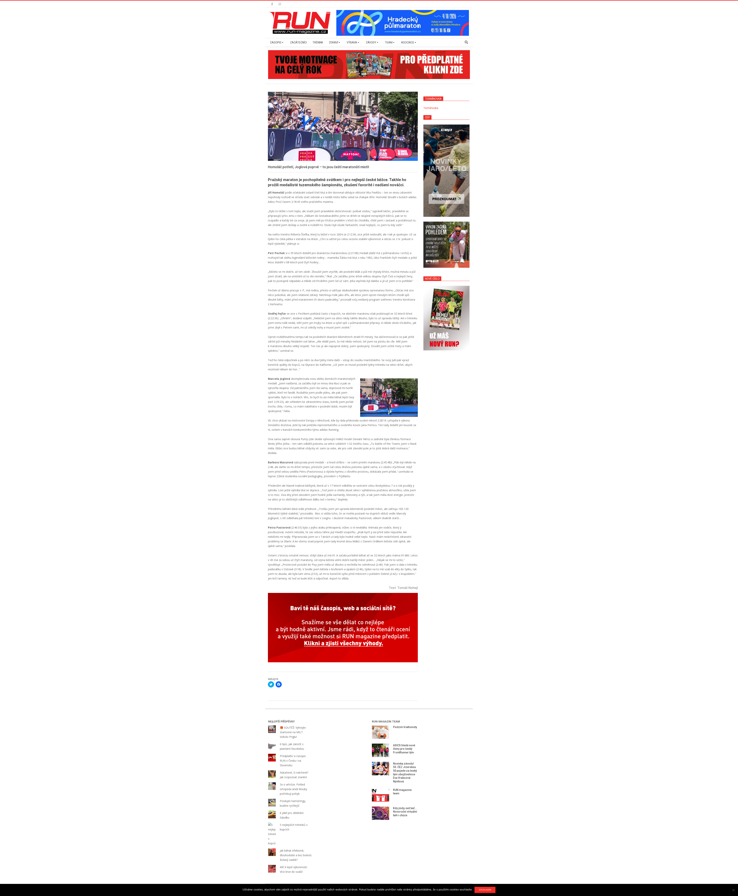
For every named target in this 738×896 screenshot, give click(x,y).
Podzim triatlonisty (405, 727)
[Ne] (733, 890)
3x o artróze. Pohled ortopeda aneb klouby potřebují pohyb (293, 789)
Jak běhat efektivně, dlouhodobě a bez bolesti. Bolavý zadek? (296, 855)
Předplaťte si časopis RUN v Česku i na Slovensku (293, 760)
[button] (300, 23)
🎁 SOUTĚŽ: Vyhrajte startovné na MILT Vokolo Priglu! (293, 732)
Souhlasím (485, 890)
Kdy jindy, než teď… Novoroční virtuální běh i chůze (405, 812)
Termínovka (430, 108)
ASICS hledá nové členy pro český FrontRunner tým (404, 749)
